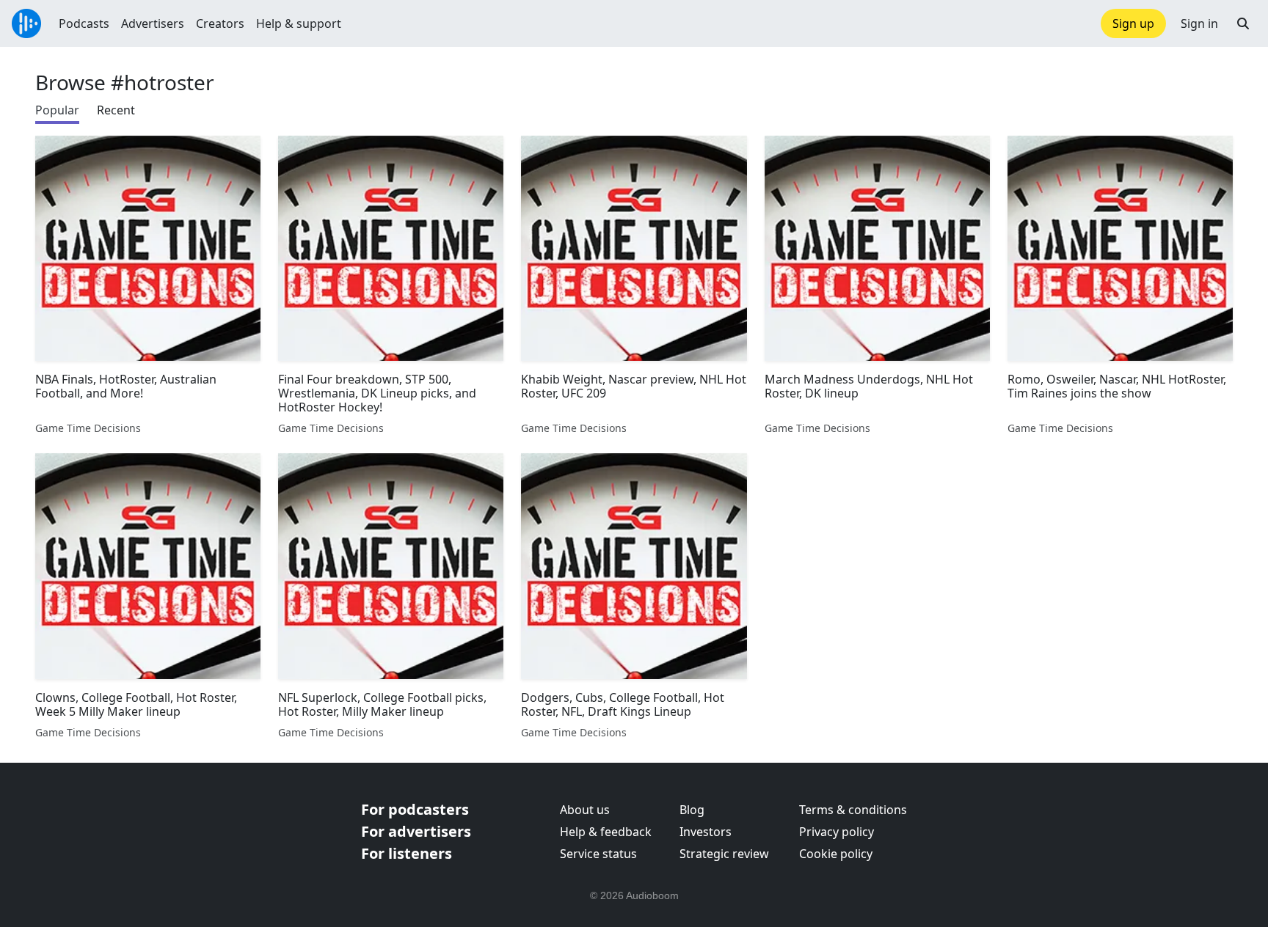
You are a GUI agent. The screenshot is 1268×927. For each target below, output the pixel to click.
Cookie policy (835, 854)
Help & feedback (606, 832)
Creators (220, 23)
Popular (57, 110)
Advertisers (152, 23)
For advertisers (416, 831)
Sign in (1199, 23)
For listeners (406, 853)
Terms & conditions (853, 810)
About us (585, 810)
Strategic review (724, 854)
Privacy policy (836, 832)
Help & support (298, 23)
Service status (598, 854)
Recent (116, 110)
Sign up (1133, 23)
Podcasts (84, 23)
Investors (705, 832)
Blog (691, 810)
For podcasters (415, 809)
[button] (1243, 23)
